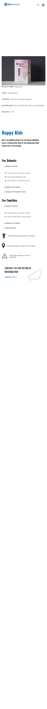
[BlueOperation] (12, 4)
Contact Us (10, 277)
